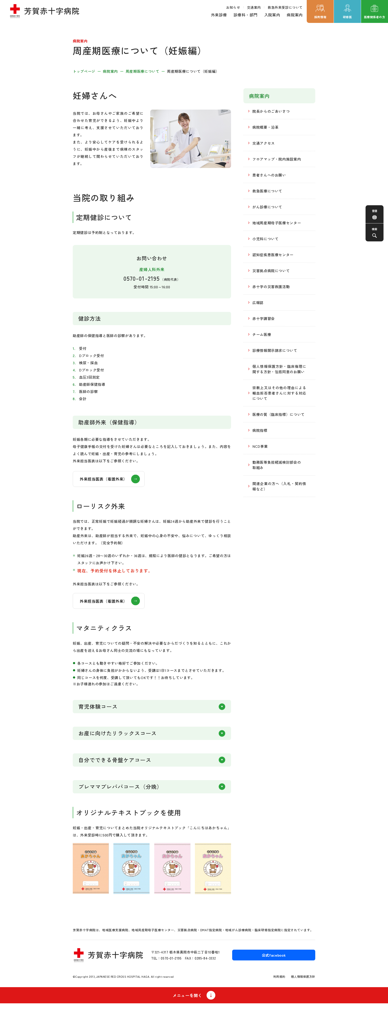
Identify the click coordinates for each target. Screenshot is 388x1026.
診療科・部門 (245, 15)
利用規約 (279, 976)
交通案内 (254, 7)
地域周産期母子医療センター (276, 222)
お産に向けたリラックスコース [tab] (117, 733)
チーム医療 (261, 334)
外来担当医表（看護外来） (103, 479)
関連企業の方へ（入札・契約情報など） (279, 486)
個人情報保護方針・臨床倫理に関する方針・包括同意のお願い (279, 369)
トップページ (84, 71)
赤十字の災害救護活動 (271, 286)
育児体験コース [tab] (98, 706)
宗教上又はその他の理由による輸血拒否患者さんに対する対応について (279, 393)
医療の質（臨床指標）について (278, 414)
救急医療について (267, 191)
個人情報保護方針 (303, 976)
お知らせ (233, 7)
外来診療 (219, 15)
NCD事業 (260, 446)
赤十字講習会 (263, 318)
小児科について (265, 238)
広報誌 (258, 302)
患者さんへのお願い (269, 175)
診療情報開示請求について (274, 350)
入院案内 (272, 15)
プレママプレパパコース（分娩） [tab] (120, 786)
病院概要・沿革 (265, 127)
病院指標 (259, 430)
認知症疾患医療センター (272, 254)
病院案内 (295, 15)
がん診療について (267, 207)
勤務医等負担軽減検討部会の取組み (276, 464)
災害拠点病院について (271, 270)
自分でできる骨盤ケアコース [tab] (114, 760)
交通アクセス (263, 143)
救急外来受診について (285, 7)
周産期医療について (142, 71)
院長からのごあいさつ (271, 111)
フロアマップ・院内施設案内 (276, 159)
